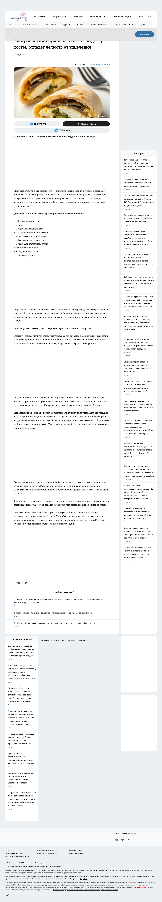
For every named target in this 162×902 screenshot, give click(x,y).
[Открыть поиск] (149, 16)
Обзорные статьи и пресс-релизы (17, 856)
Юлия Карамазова (99, 64)
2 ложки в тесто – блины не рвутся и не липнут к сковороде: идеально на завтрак (53, 614)
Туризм (66, 24)
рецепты (20, 54)
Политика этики (75, 850)
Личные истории (122, 16)
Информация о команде (45, 850)
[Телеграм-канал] (62, 130)
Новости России (98, 16)
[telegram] (26, 583)
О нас (7, 850)
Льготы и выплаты (98, 24)
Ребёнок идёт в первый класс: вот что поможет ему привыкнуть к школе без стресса (54, 624)
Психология (50, 24)
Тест (140, 16)
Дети (142, 24)
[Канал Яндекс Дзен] (86, 123)
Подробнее (83, 879)
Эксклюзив (39, 16)
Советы (12, 24)
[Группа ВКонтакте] (37, 123)
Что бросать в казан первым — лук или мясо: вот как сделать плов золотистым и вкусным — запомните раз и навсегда (58, 602)
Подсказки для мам (124, 24)
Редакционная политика (14, 853)
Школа (80, 24)
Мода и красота (30, 24)
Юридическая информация (47, 853)
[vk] (18, 583)
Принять (144, 34)
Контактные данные (76, 853)
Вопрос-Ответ (59, 16)
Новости (78, 16)
